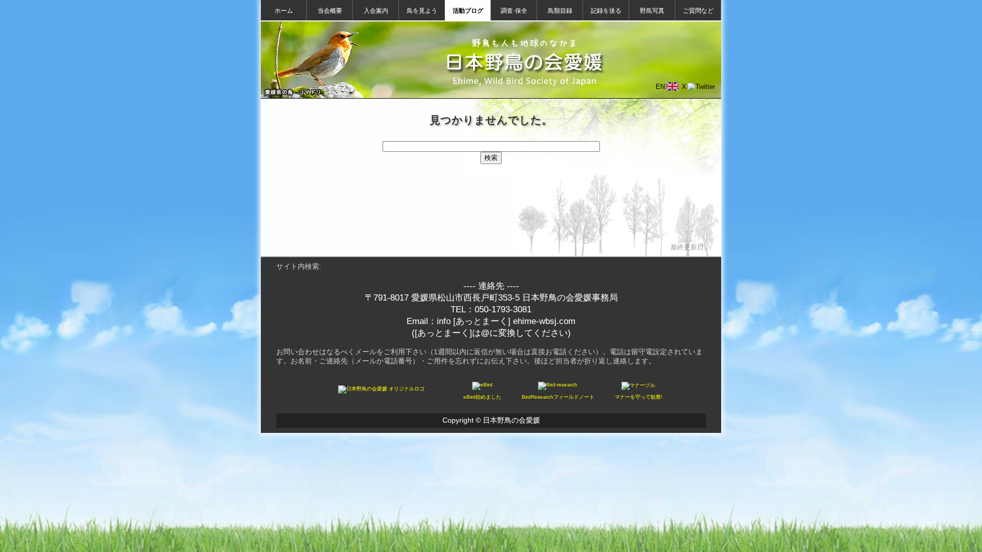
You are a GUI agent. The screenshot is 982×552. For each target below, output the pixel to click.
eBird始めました (482, 397)
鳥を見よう (422, 10)
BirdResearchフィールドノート (558, 397)
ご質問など (698, 10)
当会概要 (330, 10)
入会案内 (376, 10)
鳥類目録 (560, 10)
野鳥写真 (652, 10)
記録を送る (606, 10)
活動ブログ (468, 10)
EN (660, 86)
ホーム (284, 10)
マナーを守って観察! (638, 397)
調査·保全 (514, 10)
